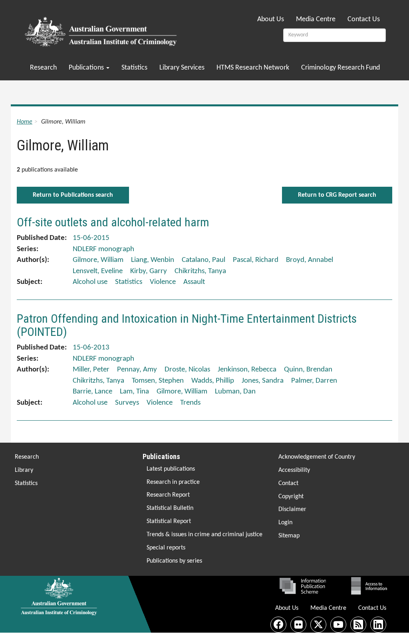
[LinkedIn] (378, 625)
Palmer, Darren (314, 381)
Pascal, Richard (255, 260)
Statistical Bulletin (170, 508)
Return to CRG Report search (337, 195)
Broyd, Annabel (309, 260)
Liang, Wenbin (152, 260)
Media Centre (316, 19)
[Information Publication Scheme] (302, 586)
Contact (288, 483)
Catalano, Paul (203, 260)
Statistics (134, 67)
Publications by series (174, 561)
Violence (163, 282)
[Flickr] (298, 625)
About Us (270, 19)
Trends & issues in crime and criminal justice (204, 534)
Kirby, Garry (148, 271)
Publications (87, 67)
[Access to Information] (371, 586)
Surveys (127, 403)
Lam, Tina (134, 391)
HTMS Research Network (252, 67)
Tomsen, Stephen (158, 381)
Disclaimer (292, 509)
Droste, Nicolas (187, 369)
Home (24, 122)
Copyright (291, 496)
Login (285, 522)
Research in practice (173, 482)
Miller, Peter (91, 369)
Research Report (168, 495)
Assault (194, 282)
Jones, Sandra (263, 381)
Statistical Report (169, 521)
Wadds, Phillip (212, 381)
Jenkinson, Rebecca (247, 369)
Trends (190, 403)
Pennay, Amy (137, 369)
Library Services (181, 67)
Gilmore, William (98, 260)
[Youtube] (338, 625)
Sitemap (289, 536)
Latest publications (171, 469)
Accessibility (294, 470)
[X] (318, 625)
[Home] (102, 29)
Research (43, 67)
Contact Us (363, 19)
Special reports (166, 548)
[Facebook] (278, 625)
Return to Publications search (73, 195)
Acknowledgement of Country (316, 457)
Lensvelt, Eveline (98, 271)
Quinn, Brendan (308, 369)
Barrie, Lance (92, 391)
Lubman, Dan (235, 391)
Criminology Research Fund (340, 67)
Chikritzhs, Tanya (200, 271)
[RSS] (358, 625)
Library (24, 470)
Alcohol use (90, 282)
